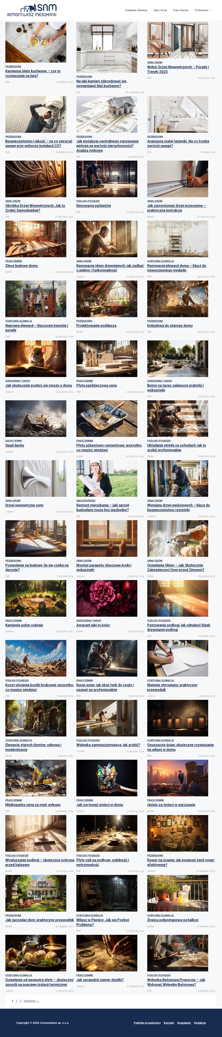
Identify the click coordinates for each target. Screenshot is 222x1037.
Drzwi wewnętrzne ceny (24, 505)
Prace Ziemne (180, 10)
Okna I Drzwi (160, 10)
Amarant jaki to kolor (93, 625)
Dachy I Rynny (13, 441)
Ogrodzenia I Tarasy (17, 381)
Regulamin (184, 1022)
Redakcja (200, 1022)
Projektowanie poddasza (96, 325)
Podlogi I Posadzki (88, 201)
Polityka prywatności (147, 1022)
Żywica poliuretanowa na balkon (172, 920)
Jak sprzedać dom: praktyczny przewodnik (39, 920)
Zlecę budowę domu (21, 266)
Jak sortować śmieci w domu (99, 805)
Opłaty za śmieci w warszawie (171, 805)
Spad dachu (14, 445)
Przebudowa (201, 10)
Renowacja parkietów (93, 206)
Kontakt (169, 1022)
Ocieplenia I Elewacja (136, 10)
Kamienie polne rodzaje (24, 625)
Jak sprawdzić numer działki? (100, 980)
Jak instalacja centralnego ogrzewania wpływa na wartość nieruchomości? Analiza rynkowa (107, 145)
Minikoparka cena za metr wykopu (32, 805)
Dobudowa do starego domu (170, 325)
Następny (31, 1001)
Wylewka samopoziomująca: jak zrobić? (108, 745)
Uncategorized (85, 500)
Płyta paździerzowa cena (96, 385)
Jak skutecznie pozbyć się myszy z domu (38, 385)
